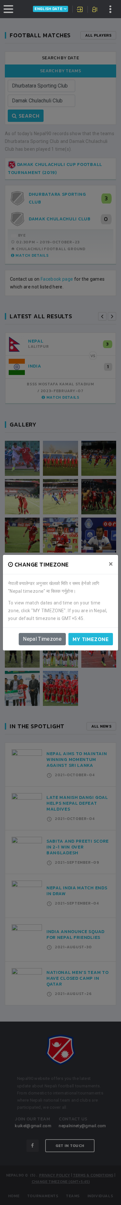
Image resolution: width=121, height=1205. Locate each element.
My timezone (91, 639)
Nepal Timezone (42, 639)
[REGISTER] (95, 10)
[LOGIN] (80, 10)
